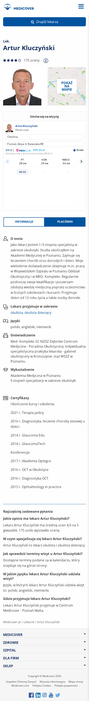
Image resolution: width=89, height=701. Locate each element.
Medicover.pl (12, 622)
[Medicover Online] (72, 6)
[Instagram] (45, 695)
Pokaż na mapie (66, 86)
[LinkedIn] (38, 695)
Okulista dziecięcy (37, 312)
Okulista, (17, 312)
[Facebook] (31, 695)
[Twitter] (57, 695)
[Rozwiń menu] (81, 6)
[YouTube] (51, 695)
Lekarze (29, 622)
